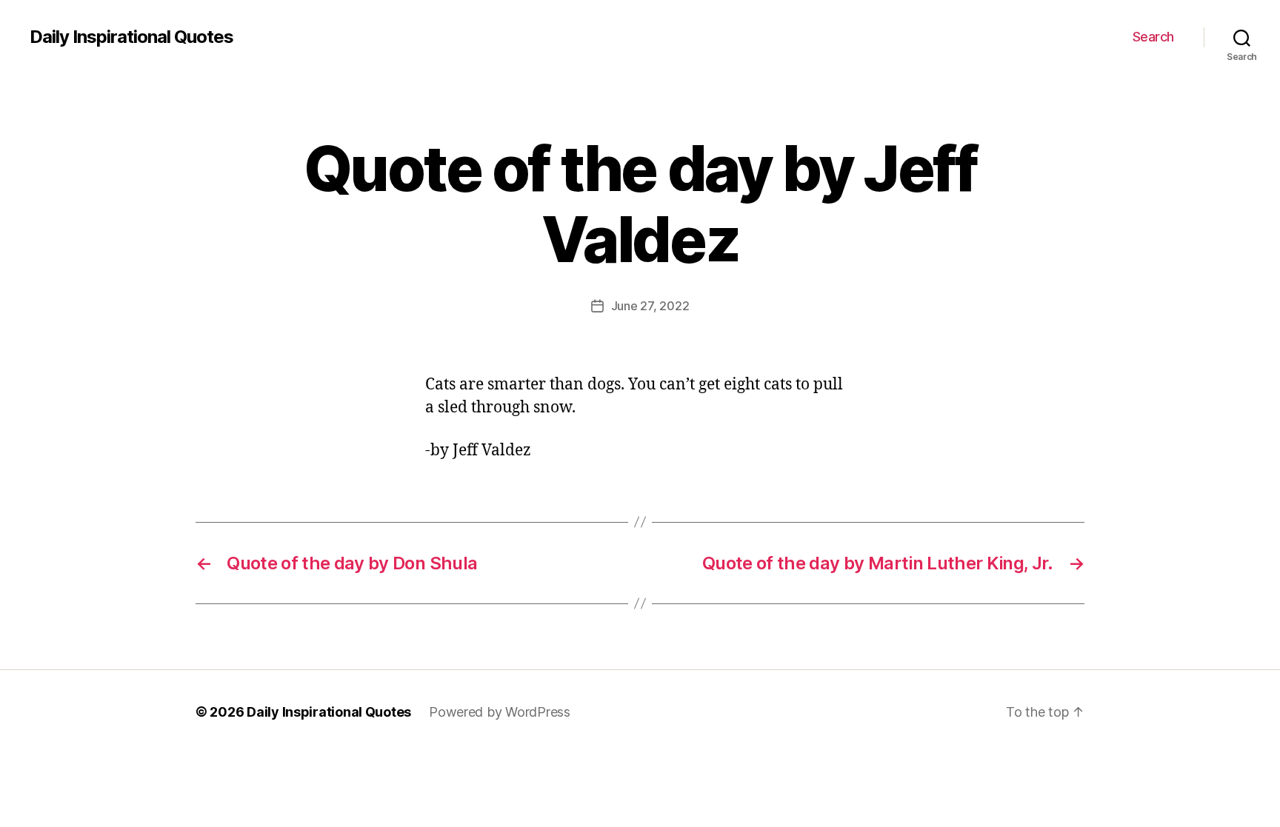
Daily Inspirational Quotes (131, 37)
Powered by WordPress (499, 712)
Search (1153, 36)
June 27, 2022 (650, 305)
